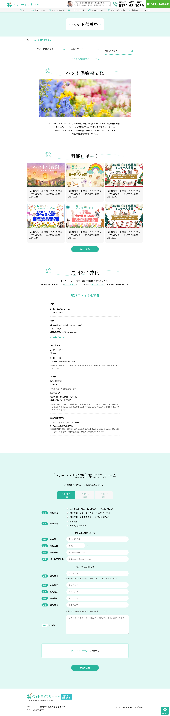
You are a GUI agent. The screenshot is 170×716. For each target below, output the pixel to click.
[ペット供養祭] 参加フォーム (84, 58)
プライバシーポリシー (80, 650)
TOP (25, 10)
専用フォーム (70, 284)
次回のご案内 (111, 50)
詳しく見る (85, 249)
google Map (56, 336)
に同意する (85, 650)
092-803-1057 (97, 284)
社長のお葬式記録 (118, 10)
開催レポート (77, 48)
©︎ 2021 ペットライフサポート (129, 707)
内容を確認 (85, 668)
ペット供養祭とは (45, 48)
